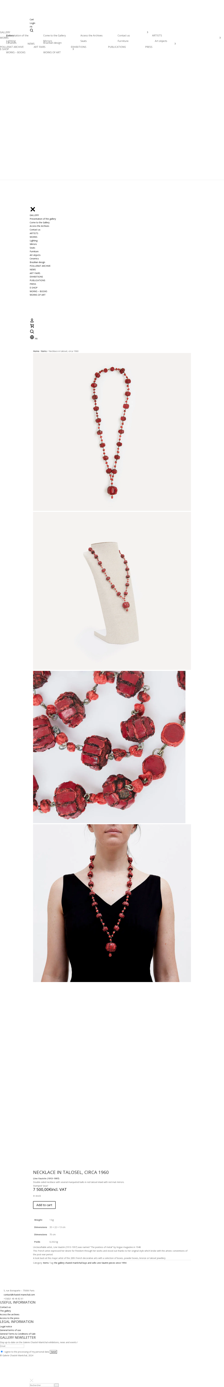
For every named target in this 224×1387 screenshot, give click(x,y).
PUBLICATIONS (117, 47)
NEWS (31, 44)
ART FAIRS (39, 47)
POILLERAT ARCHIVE (12, 48)
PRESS (148, 47)
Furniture (123, 41)
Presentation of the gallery (17, 35)
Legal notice (6, 1326)
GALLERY (5, 33)
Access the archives (9, 1314)
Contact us (124, 35)
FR (31, 26)
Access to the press (9, 1318)
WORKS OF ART (52, 52)
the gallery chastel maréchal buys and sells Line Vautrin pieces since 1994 (90, 1262)
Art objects (161, 41)
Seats (83, 41)
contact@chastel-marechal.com (19, 1294)
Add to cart (44, 1205)
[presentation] (56, 1385)
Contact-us (5, 1307)
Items (44, 351)
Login (32, 23)
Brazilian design (52, 43)
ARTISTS (157, 36)
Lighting (11, 41)
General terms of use (10, 1330)
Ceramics (11, 43)
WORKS (4, 38)
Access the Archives (91, 35)
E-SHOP (4, 50)
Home (36, 351)
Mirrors (47, 41)
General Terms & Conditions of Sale (18, 1333)
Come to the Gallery (54, 35)
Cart (32, 19)
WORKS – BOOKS (15, 52)
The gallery (5, 1310)
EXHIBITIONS (78, 47)
